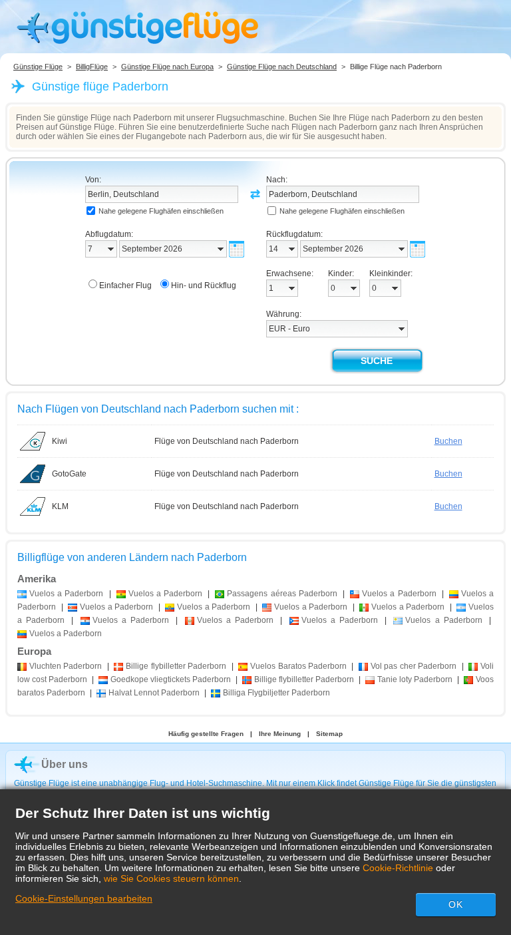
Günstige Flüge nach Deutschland (282, 67)
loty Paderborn (414, 679)
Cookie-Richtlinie (398, 867)
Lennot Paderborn (154, 692)
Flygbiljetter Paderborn (276, 692)
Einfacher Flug (125, 285)
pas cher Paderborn (413, 666)
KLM (60, 506)
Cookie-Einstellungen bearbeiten (83, 898)
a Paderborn (66, 593)
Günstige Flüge (38, 67)
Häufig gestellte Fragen (206, 733)
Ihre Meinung (280, 733)
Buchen (448, 441)
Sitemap (329, 733)
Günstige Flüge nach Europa (167, 67)
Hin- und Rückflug (203, 285)
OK (455, 904)
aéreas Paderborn (282, 593)
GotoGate (69, 473)
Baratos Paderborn (298, 666)
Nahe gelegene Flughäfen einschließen (161, 211)
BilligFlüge (92, 67)
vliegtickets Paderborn (170, 679)
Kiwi (59, 441)
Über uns (64, 764)
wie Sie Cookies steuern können (171, 878)
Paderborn (65, 666)
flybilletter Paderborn (176, 666)
